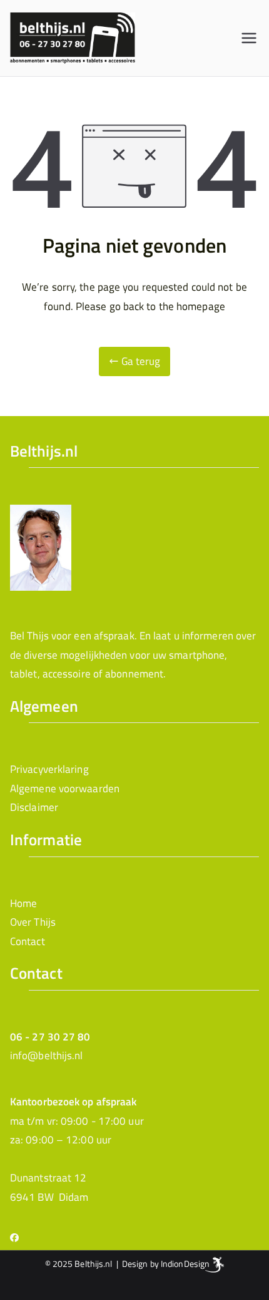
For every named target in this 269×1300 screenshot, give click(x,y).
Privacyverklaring (49, 769)
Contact (27, 941)
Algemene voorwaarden (64, 788)
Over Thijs (33, 922)
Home (23, 903)
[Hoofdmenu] (249, 38)
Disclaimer (34, 807)
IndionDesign (185, 1263)
